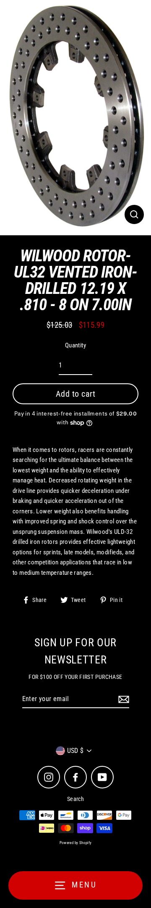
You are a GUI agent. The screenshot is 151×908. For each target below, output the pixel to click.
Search (75, 799)
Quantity (75, 345)
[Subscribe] (122, 699)
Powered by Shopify (76, 843)
